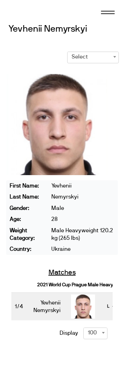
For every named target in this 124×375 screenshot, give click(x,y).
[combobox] (93, 57)
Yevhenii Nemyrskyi (47, 29)
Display (69, 333)
